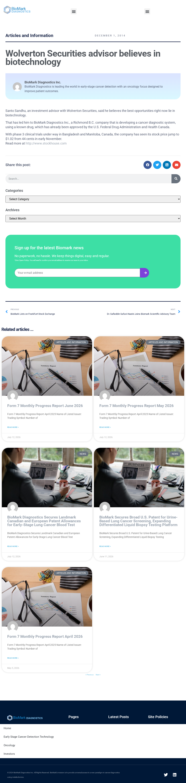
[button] (74, 11)
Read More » (13, 427)
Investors (9, 753)
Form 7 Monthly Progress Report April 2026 (45, 636)
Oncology (9, 745)
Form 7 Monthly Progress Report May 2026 (136, 406)
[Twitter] (166, 775)
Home (7, 728)
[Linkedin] (175, 775)
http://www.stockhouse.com (46, 143)
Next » (98, 675)
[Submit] (144, 273)
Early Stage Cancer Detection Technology (29, 736)
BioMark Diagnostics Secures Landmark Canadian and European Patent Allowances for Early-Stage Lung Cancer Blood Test (44, 521)
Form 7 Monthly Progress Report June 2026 (45, 406)
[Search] (176, 178)
